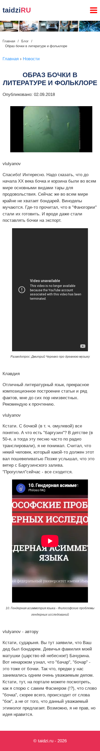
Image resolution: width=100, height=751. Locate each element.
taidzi (17, 10)
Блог (25, 41)
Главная (9, 41)
